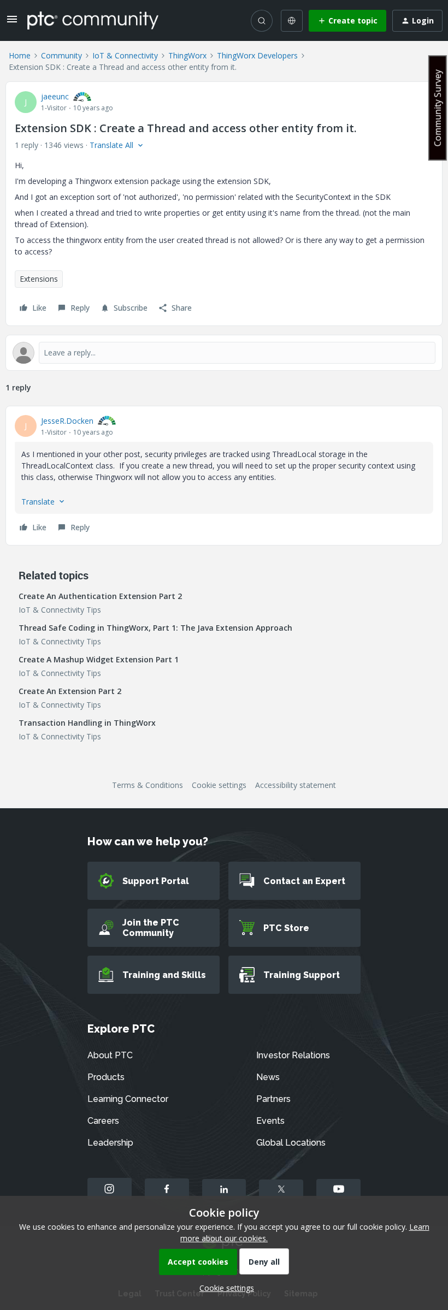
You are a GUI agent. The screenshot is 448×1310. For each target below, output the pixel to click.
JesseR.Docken (67, 421)
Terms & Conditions (147, 785)
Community (61, 55)
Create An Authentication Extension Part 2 (100, 596)
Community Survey (438, 107)
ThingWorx (187, 55)
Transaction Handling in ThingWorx (87, 723)
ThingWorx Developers (257, 55)
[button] (12, 22)
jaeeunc (55, 96)
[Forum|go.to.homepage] (92, 20)
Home (20, 55)
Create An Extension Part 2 (70, 691)
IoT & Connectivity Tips (60, 609)
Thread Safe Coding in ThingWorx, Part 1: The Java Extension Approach (155, 628)
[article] (224, 475)
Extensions (39, 279)
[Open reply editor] (224, 352)
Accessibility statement (295, 785)
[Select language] (292, 21)
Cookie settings (219, 785)
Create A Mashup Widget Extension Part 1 (99, 659)
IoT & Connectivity (125, 55)
